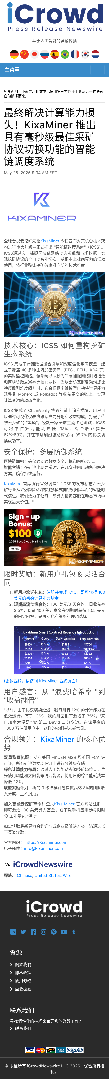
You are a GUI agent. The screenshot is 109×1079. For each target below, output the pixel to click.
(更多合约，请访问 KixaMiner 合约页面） (42, 680)
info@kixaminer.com (43, 848)
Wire (67, 875)
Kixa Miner (64, 803)
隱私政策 (23, 972)
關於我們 (23, 964)
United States (47, 875)
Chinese (24, 875)
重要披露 (23, 988)
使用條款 (23, 980)
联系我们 (23, 1028)
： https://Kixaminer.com (43, 842)
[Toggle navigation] (97, 70)
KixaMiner (49, 240)
